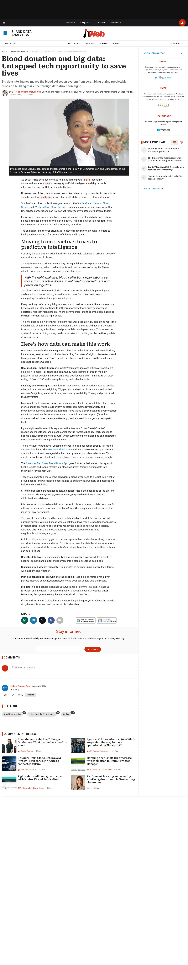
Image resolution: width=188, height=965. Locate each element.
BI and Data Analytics (19, 51)
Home (4, 51)
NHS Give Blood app (58, 449)
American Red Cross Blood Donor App (47, 463)
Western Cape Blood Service (50, 207)
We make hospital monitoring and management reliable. (163, 123)
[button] (4, 22)
